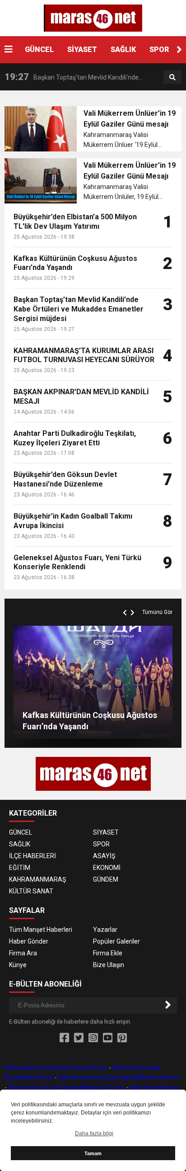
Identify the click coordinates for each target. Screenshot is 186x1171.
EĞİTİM (19, 867)
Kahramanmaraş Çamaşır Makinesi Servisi (118, 1077)
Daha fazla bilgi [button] (94, 1133)
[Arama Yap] (172, 77)
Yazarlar (105, 929)
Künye (18, 964)
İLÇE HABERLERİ (32, 855)
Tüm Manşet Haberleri (40, 929)
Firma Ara (23, 953)
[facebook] (64, 1038)
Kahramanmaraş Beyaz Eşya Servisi (56, 1067)
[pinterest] (122, 1038)
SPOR (159, 49)
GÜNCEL (39, 49)
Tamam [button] (93, 1153)
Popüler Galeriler (116, 941)
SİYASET (82, 49)
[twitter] (79, 1038)
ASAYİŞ (104, 855)
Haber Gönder (28, 941)
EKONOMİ (107, 867)
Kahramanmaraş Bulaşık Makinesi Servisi (66, 1087)
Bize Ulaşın (108, 964)
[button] (179, 49)
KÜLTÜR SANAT (31, 891)
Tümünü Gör (157, 612)
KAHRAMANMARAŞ (37, 879)
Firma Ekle (107, 953)
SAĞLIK (123, 49)
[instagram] (93, 1038)
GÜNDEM (105, 879)
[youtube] (107, 1038)
